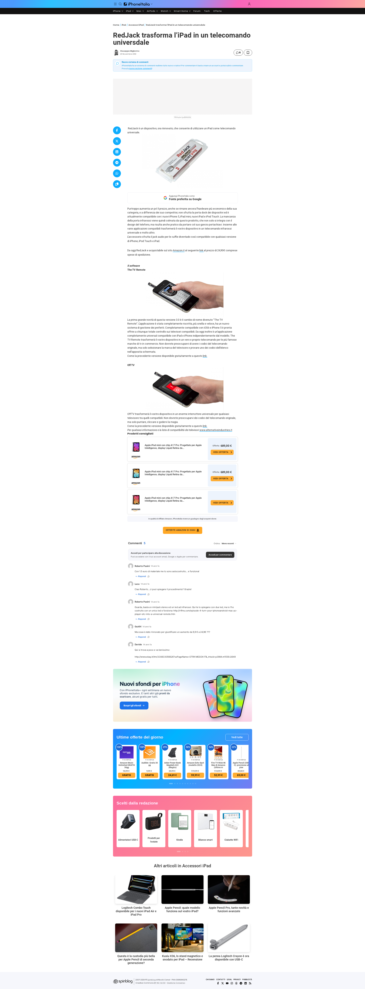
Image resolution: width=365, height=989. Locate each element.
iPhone (117, 11)
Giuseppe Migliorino (129, 51)
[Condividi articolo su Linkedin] (117, 152)
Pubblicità (247, 979)
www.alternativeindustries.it (215, 429)
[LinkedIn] (245, 983)
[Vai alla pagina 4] (180, 783)
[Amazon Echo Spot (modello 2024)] (195, 752)
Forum (197, 11)
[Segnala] (148, 576)
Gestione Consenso (176, 983)
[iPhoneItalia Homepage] (137, 3)
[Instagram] (232, 983)
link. (205, 355)
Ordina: (217, 543)
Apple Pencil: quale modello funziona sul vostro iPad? (182, 909)
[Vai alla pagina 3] (177, 783)
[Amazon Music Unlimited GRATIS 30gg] (126, 752)
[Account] (249, 4)
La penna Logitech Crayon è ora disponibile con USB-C (229, 957)
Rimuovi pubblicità (182, 117)
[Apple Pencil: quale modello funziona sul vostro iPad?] (182, 889)
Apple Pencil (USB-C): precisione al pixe (241, 765)
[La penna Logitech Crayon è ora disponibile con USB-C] (229, 937)
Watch (164, 11)
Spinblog (151, 980)
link (201, 250)
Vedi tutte (237, 737)
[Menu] (115, 4)
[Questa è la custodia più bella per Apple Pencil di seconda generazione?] (136, 937)
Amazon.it (179, 250)
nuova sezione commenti (140, 68)
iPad (128, 11)
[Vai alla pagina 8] (190, 783)
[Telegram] (241, 983)
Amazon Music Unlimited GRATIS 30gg (126, 765)
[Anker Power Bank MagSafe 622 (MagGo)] (172, 752)
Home (116, 25)
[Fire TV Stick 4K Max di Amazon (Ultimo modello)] (218, 752)
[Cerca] (120, 4)
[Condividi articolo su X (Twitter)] (117, 141)
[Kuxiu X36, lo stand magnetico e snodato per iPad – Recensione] (182, 937)
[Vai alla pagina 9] (192, 783)
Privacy (237, 979)
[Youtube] (227, 983)
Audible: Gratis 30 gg (149, 764)
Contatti (220, 979)
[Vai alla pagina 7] (187, 783)
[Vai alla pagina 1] (171, 783)
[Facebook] (218, 983)
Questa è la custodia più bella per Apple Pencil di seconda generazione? (136, 959)
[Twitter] (222, 983)
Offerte (217, 11)
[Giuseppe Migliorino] (116, 53)
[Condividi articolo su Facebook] (117, 130)
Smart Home (181, 11)
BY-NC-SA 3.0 (159, 983)
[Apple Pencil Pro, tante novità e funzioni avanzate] (229, 889)
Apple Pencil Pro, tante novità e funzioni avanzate (229, 909)
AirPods (151, 11)
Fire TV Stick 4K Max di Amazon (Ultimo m (218, 765)
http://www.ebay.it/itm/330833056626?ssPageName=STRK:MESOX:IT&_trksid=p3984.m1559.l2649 (185, 656)
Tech (207, 11)
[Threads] (236, 983)
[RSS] (250, 983)
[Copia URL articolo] (117, 184)
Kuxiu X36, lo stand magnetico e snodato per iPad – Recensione (182, 957)
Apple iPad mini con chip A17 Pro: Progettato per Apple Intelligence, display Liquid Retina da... (173, 446)
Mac (139, 11)
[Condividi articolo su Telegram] (117, 163)
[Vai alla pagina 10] (195, 783)
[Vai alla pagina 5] (182, 783)
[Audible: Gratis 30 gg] (149, 752)
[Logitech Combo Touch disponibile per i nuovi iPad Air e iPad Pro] (136, 889)
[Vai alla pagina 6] (185, 783)
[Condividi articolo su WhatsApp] (117, 173)
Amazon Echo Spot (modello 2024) (195, 764)
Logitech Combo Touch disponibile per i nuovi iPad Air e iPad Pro (136, 911)
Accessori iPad (136, 25)
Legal (229, 979)
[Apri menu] (151, 4)
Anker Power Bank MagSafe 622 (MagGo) (172, 765)
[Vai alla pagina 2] (174, 783)
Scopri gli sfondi (132, 705)
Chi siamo (210, 979)
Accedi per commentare (220, 554)
